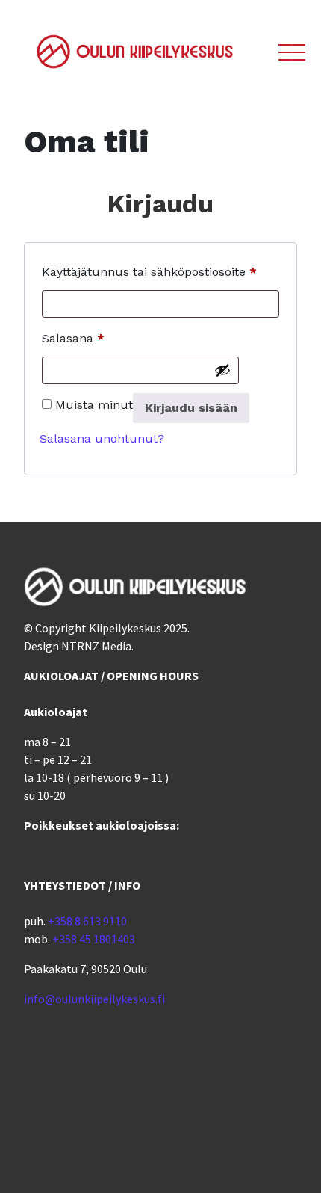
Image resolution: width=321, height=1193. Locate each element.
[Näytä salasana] (222, 370)
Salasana (73, 337)
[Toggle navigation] (289, 60)
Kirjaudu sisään (191, 408)
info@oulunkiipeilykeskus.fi (94, 998)
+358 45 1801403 (93, 938)
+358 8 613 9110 (87, 920)
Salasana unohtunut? (102, 438)
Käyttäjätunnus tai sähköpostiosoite (149, 271)
